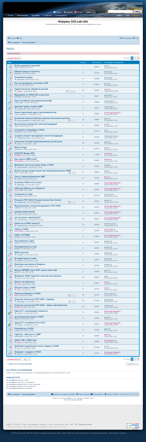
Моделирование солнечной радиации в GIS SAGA (37, 206)
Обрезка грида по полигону (27, 71)
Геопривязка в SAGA (24, 328)
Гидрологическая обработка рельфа (31, 89)
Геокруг (135, 429)
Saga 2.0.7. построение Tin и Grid (29, 323)
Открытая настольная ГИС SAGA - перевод (34, 299)
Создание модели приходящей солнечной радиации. (38, 136)
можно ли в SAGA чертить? (27, 223)
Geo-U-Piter (18, 231)
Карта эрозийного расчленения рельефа (33, 101)
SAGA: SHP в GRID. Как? (25, 340)
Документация (22, 15)
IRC (76, 424)
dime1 (19, 144)
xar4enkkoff (18, 336)
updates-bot (21, 202)
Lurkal (16, 330)
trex (18, 348)
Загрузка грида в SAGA (25, 288)
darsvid (107, 159)
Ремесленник (22, 167)
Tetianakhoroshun (23, 138)
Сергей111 (18, 132)
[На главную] (73, 6)
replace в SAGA (21, 229)
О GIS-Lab (48, 15)
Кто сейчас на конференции (19, 370)
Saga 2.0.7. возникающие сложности (31, 311)
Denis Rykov (19, 161)
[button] (138, 58)
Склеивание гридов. (23, 77)
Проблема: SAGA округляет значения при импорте (37, 276)
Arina (19, 214)
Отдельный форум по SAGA (27, 293)
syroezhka (18, 149)
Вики (66, 424)
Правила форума (14, 53)
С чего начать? (61, 15)
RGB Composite (21, 252)
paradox (17, 237)
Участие (50, 424)
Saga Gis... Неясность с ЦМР (27, 334)
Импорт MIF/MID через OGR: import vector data (35, 270)
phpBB (68, 398)
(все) (61, 424)
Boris (106, 177)
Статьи (10, 15)
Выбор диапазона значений (27, 66)
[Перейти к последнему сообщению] (109, 66)
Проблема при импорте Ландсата (29, 264)
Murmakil (17, 73)
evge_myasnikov (20, 114)
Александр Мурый (111, 113)
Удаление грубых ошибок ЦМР (28, 106)
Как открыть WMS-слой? (25, 159)
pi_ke (16, 85)
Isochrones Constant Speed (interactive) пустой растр (38, 141)
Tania (16, 126)
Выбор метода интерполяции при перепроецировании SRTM (42, 171)
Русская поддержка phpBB (73, 400)
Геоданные (36, 15)
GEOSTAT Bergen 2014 (24, 153)
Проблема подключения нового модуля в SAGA (36, 346)
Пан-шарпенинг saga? (24, 241)
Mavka (106, 335)
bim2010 (17, 155)
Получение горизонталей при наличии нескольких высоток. (42, 118)
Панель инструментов (24, 282)
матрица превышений (24, 212)
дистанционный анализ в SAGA (28, 317)
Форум (119, 15)
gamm (106, 118)
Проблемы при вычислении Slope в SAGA (34, 165)
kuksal (16, 319)
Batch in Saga (20, 147)
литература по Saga (23, 194)
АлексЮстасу (22, 220)
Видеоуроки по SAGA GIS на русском (31, 95)
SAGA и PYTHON (22, 235)
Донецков (20, 185)
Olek (16, 67)
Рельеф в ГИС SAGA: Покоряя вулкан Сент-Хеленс (37, 200)
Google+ (80, 12)
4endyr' (106, 200)
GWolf (106, 165)
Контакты (42, 424)
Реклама (137, 15)
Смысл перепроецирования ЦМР (29, 177)
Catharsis (17, 208)
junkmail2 (17, 97)
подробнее (130, 433)
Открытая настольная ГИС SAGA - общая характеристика (40, 305)
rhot (105, 124)
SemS (19, 354)
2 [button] (135, 58)
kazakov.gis (18, 102)
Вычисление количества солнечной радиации (35, 124)
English (88, 12)
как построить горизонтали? (27, 217)
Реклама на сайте (85, 424)
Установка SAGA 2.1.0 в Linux (27, 182)
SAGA (10, 48)
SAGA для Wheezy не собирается (29, 188)
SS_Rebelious (109, 340)
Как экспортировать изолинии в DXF (31, 83)
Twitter (58, 12)
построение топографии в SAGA (29, 130)
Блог (128, 15)
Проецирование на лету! (25, 247)
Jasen (19, 91)
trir (105, 130)
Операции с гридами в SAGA (27, 352)
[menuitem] (19, 38)
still (18, 278)
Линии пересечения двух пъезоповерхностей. (35, 112)
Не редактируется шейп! (25, 258)
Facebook (69, 12)
